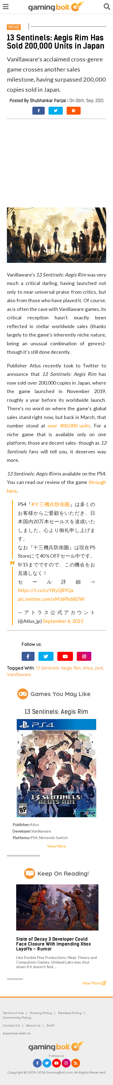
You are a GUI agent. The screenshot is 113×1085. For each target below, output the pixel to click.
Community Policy (17, 1017)
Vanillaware (19, 674)
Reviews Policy (70, 1013)
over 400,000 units (68, 426)
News (14, 27)
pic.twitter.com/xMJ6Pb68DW (51, 599)
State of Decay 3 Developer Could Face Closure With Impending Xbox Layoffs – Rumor (53, 944)
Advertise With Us (17, 1033)
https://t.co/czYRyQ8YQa (45, 590)
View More (56, 846)
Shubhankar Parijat (48, 100)
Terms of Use (13, 1013)
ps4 (99, 668)
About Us (33, 1025)
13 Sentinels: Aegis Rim (58, 668)
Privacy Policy (41, 1013)
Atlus (88, 668)
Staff (50, 1025)
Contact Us (11, 1025)
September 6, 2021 (63, 621)
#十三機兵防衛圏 (50, 504)
